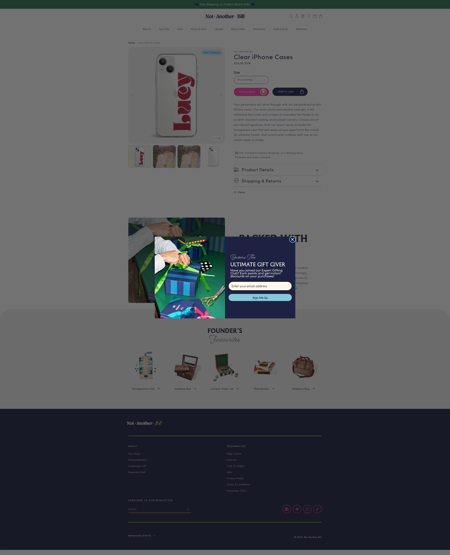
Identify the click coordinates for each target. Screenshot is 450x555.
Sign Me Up (260, 297)
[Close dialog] (292, 239)
